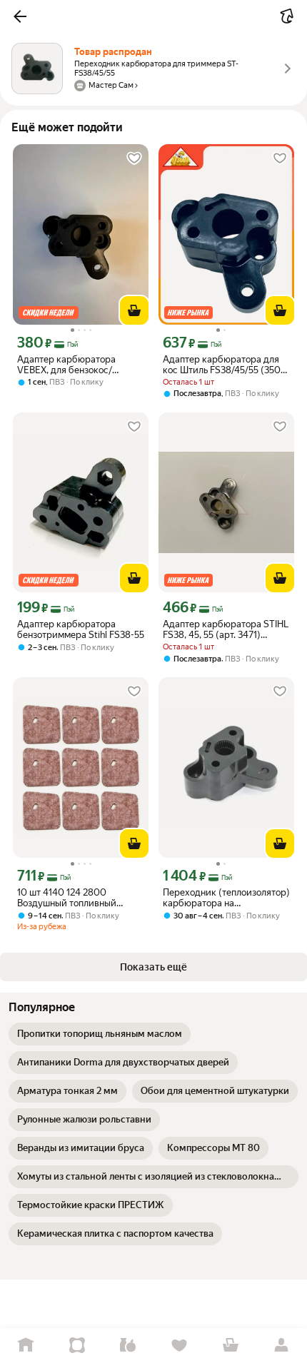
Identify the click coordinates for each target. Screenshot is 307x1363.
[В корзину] (134, 310)
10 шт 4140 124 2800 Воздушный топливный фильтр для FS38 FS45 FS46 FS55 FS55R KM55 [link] (77, 897)
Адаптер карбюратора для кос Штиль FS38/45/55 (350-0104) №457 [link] (223, 364)
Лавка (128, 1345)
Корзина (230, 1345)
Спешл (77, 1345)
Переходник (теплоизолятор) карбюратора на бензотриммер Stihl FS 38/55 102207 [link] (226, 897)
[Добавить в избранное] (134, 158)
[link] (100, 1034)
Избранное (179, 1345)
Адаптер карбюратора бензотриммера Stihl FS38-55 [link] (80, 629)
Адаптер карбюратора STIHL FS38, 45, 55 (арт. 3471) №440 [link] (225, 629)
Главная (25, 1345)
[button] (20, 16)
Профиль (281, 1345)
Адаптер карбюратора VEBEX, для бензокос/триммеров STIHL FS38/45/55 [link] (80, 364)
